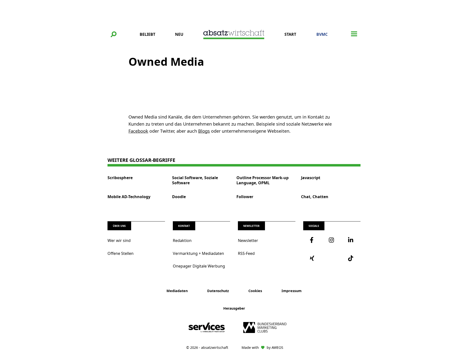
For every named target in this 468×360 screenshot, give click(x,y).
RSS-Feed (246, 253)
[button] (114, 34)
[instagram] (331, 240)
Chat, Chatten (314, 196)
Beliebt (147, 34)
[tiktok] (351, 258)
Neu (179, 34)
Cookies (255, 290)
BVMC (322, 34)
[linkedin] (351, 240)
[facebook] (312, 240)
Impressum (292, 290)
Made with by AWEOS (262, 347)
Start (290, 34)
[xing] (312, 258)
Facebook (138, 131)
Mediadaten (177, 290)
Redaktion (182, 240)
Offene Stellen (120, 253)
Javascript (310, 177)
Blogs (204, 131)
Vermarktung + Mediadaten (198, 253)
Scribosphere (120, 177)
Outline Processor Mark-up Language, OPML (262, 180)
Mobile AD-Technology (128, 196)
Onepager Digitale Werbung (199, 266)
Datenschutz (218, 290)
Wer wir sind (119, 240)
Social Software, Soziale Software (195, 180)
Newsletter (248, 240)
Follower (244, 196)
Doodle (179, 196)
